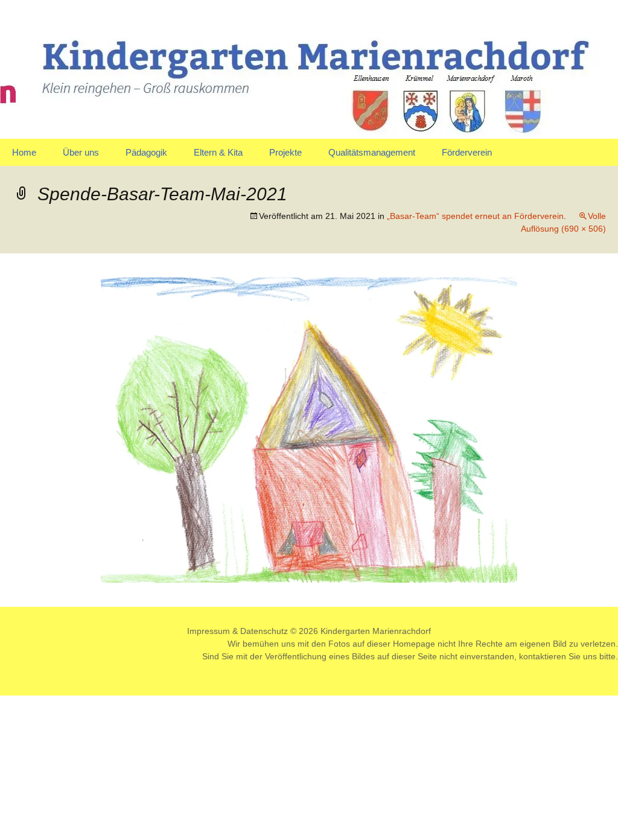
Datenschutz (264, 631)
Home (24, 152)
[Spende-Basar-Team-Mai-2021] (309, 429)
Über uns (81, 152)
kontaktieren (542, 656)
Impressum (208, 631)
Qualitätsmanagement (371, 152)
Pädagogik (146, 152)
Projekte (285, 152)
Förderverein (467, 152)
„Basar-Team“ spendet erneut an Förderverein (475, 216)
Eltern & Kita (218, 152)
